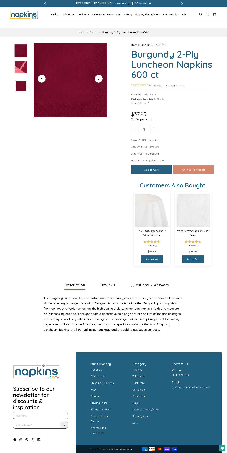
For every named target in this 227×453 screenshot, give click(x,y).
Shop (93, 32)
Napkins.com (126, 449)
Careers (96, 396)
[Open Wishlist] (222, 448)
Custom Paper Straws (99, 419)
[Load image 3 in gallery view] (20, 86)
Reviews (108, 285)
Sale (184, 14)
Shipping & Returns (102, 382)
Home (80, 32)
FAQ (93, 389)
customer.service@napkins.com (191, 387)
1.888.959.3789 (180, 375)
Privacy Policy (99, 402)
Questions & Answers (150, 285)
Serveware (98, 14)
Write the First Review (175, 85)
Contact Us (98, 376)
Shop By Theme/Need (147, 14)
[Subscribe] (64, 424)
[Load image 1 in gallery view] (21, 51)
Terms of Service (101, 409)
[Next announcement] (182, 3)
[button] (55, 14)
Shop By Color (171, 14)
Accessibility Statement (98, 430)
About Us (96, 369)
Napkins (55, 14)
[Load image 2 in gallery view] (20, 67)
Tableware (68, 14)
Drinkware (83, 14)
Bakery (128, 14)
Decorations (114, 14)
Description (74, 285)
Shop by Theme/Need (145, 409)
